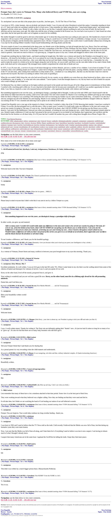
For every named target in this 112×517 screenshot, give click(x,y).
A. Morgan (30, 319)
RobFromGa (31, 444)
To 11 (22, 406)
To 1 (21, 161)
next (31, 136)
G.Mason (30, 353)
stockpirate (30, 144)
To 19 (22, 493)
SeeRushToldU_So (33, 385)
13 (1, 369)
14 (1, 385)
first (2, 136)
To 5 (21, 461)
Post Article (107, 3)
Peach (28, 175)
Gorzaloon (30, 475)
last (35, 136)
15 (1, 404)
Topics (100, 3)
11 (1, 337)
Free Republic (5, 2)
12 (1, 353)
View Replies (24, 145)
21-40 (10, 136)
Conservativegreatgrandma (36, 369)
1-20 (5, 136)
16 (1, 416)
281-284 (27, 136)
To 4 (21, 209)
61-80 (20, 136)
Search (9, 3)
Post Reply (5, 145)
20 (1, 491)
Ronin (28, 191)
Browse (3, 3)
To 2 (21, 193)
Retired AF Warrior (32, 258)
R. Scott (29, 242)
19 (1, 475)
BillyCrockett (31, 337)
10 (1, 319)
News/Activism (106, 2)
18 (1, 460)
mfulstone (30, 416)
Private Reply (14, 145)
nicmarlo (30, 460)
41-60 (15, 136)
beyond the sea (31, 286)
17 (1, 444)
